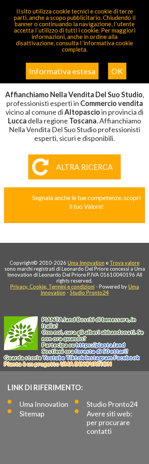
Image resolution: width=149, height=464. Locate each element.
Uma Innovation (86, 263)
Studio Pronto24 (89, 292)
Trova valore (124, 263)
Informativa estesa (62, 71)
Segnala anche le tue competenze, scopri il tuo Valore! (86, 202)
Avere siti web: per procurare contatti (109, 422)
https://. (100, 344)
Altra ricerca (84, 166)
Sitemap (32, 413)
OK (117, 71)
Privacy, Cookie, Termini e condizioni (52, 286)
